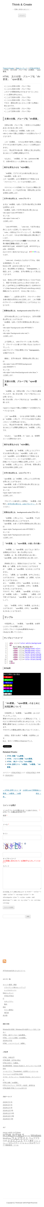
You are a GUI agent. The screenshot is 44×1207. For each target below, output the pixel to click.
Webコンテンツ (21, 68)
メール (6, 824)
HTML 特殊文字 (9, 1057)
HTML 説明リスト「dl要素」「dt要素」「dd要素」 (12, 793)
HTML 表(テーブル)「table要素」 (20, 761)
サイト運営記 (8, 1010)
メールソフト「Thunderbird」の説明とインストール (20, 1071)
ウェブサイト (19, 1137)
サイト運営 (28, 1141)
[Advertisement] (22, 42)
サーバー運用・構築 (10, 985)
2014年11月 (7, 1113)
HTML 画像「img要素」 (16, 756)
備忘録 (6, 1013)
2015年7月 (6, 1102)
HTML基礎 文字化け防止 (12, 1060)
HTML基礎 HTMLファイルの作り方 (15, 1088)
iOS (26, 1135)
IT (3, 999)
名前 (5, 815)
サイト (5, 833)
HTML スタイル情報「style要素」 (20, 759)
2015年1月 (6, 1108)
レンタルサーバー (10, 990)
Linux (28, 1135)
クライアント (15, 1140)
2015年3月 (6, 1105)
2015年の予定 (7, 1040)
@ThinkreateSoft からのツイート (14, 971)
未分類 (5, 1015)
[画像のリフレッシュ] (25, 844)
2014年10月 (7, 1116)
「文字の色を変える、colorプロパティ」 (21, 504)
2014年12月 (7, 1110)
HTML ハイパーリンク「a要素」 (14, 1043)
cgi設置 (10, 1132)
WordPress (7, 1138)
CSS (13, 1132)
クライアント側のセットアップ (15, 987)
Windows (36, 1135)
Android (5, 1132)
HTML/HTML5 (34, 68)
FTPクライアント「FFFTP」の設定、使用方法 (19, 1085)
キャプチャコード (9, 859)
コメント (6, 866)
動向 (5, 1004)
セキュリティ (8, 1001)
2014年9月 (6, 1119)
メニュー (22, 15)
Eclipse (18, 1132)
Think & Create (22, 4)
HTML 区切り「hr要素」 (11, 1063)
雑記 (4, 1007)
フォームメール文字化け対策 (13, 1074)
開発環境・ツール (12, 1145)
